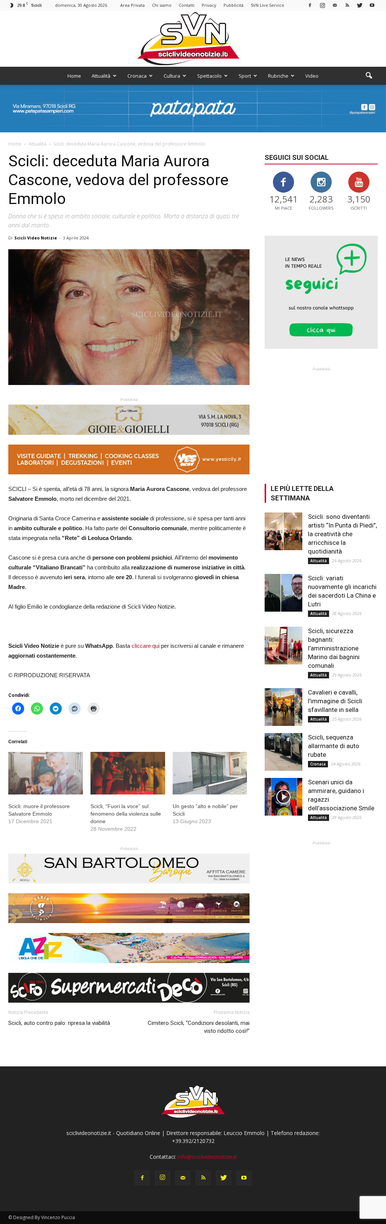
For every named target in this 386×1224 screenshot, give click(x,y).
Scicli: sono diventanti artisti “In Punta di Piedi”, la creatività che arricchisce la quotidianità (342, 534)
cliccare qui (145, 646)
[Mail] (334, 5)
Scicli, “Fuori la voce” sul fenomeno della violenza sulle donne (125, 813)
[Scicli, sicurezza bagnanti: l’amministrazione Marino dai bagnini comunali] (283, 645)
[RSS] (347, 5)
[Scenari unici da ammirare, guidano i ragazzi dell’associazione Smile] (283, 797)
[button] (369, 76)
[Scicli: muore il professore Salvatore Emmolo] (45, 773)
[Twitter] (359, 5)
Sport (245, 75)
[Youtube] (372, 5)
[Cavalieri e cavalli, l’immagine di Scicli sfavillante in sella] (283, 707)
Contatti (187, 5)
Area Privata (132, 5)
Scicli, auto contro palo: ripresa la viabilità (59, 1023)
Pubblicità (234, 5)
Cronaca (137, 75)
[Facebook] (310, 5)
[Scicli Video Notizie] (193, 39)
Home (74, 75)
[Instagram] (322, 5)
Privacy (209, 5)
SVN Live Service (267, 5)
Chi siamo (162, 5)
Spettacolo (209, 75)
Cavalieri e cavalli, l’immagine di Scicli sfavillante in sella (335, 701)
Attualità (101, 75)
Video (312, 75)
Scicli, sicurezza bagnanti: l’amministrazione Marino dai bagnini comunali (334, 648)
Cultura (172, 75)
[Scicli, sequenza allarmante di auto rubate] (283, 752)
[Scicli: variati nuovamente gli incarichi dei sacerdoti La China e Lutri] (283, 593)
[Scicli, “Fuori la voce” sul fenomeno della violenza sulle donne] (127, 773)
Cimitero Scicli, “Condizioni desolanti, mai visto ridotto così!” (199, 1027)
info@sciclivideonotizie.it (207, 1156)
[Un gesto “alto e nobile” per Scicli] (210, 773)
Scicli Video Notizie (35, 238)
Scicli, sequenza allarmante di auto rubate (333, 745)
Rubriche (278, 75)
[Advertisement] (321, 420)
